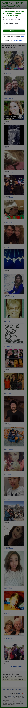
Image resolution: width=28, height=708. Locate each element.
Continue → (14, 31)
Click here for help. (18, 40)
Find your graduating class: (10, 23)
